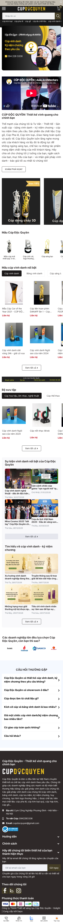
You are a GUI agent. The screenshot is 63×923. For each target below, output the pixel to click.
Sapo (19, 911)
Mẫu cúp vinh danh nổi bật (19, 267)
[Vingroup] (53, 648)
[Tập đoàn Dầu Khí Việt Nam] (24, 648)
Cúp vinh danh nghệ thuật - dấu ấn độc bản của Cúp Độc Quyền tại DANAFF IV (17, 492)
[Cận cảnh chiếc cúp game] (44, 476)
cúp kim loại (7, 21)
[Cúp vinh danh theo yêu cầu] (21, 201)
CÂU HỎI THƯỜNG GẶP (31, 669)
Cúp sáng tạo (47, 256)
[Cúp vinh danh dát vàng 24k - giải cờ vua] (14, 334)
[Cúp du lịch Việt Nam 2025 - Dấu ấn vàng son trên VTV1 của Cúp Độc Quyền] (44, 508)
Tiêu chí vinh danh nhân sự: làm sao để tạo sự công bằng (43, 608)
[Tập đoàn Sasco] (39, 648)
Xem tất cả (30, 367)
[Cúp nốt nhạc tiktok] (42, 415)
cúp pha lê (18, 21)
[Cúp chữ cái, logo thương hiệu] (28, 246)
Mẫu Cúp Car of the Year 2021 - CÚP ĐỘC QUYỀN (13, 311)
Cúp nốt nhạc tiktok (40, 430)
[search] (58, 16)
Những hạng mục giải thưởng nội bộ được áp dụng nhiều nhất (17, 608)
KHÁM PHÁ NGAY (13, 169)
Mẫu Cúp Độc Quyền (15, 232)
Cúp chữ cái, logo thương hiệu (28, 257)
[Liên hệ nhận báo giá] (31, 3)
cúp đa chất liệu (39, 21)
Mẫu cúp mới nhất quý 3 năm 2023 (9, 257)
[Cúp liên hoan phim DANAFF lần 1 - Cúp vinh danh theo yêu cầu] (42, 293)
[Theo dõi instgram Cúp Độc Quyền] (19, 890)
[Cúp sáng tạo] (47, 246)
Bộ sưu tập (9, 389)
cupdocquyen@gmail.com (26, 823)
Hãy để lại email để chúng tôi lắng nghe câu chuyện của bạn (30, 860)
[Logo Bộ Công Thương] (10, 829)
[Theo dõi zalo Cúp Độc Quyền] (12, 890)
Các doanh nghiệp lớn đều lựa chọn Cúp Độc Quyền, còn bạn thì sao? (28, 639)
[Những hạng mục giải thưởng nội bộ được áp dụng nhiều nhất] (18, 594)
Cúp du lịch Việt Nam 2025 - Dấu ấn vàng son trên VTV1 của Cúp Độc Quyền (43, 520)
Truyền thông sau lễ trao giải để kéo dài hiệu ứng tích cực (44, 577)
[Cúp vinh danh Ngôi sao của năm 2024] (42, 334)
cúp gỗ (28, 21)
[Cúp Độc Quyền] (31, 8)
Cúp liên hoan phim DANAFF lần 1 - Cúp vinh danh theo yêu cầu (41, 311)
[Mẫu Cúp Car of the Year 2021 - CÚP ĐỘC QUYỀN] (14, 293)
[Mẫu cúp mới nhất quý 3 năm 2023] (9, 246)
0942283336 (26, 818)
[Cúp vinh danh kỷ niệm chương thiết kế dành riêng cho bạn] (31, 379)
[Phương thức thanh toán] (20, 903)
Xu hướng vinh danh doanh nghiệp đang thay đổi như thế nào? (17, 577)
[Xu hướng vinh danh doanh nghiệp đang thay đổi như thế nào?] (18, 564)
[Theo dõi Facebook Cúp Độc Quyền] (5, 890)
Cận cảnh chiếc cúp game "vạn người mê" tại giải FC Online (44, 487)
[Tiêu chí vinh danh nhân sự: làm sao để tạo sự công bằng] (44, 594)
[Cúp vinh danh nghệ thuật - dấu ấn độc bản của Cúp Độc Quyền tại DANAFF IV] (18, 479)
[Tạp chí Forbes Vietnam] (9, 648)
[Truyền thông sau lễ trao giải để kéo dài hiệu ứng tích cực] (44, 564)
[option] (31, 48)
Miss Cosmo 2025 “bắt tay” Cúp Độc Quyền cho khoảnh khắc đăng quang (18, 523)
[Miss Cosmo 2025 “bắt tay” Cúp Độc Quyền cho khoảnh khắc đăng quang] (18, 509)
